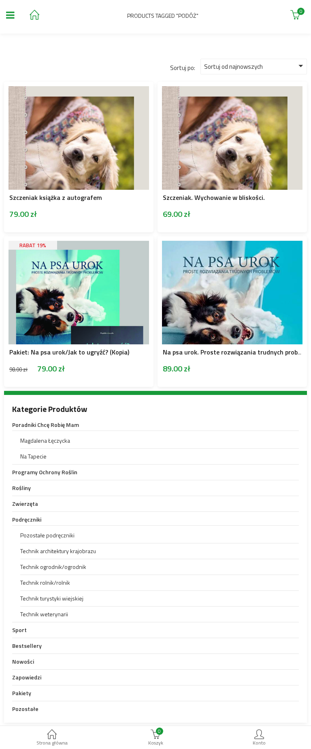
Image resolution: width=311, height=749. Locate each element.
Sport (19, 630)
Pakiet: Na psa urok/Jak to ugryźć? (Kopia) (69, 352)
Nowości (23, 661)
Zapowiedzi (26, 677)
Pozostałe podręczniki (47, 535)
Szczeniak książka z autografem (55, 197)
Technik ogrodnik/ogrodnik (53, 566)
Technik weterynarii (44, 614)
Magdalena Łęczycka (45, 440)
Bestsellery (27, 645)
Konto (259, 743)
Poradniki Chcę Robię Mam (45, 424)
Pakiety (21, 693)
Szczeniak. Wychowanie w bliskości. (214, 197)
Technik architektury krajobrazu (58, 551)
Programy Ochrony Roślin (44, 472)
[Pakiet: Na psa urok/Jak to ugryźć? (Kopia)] (79, 248)
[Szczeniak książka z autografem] (79, 91)
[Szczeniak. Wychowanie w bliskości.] (232, 91)
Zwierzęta (25, 503)
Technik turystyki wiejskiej (51, 598)
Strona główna (52, 743)
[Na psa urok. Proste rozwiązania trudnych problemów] (232, 246)
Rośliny (21, 488)
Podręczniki (26, 519)
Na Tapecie (33, 456)
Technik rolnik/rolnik (45, 582)
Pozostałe (25, 708)
